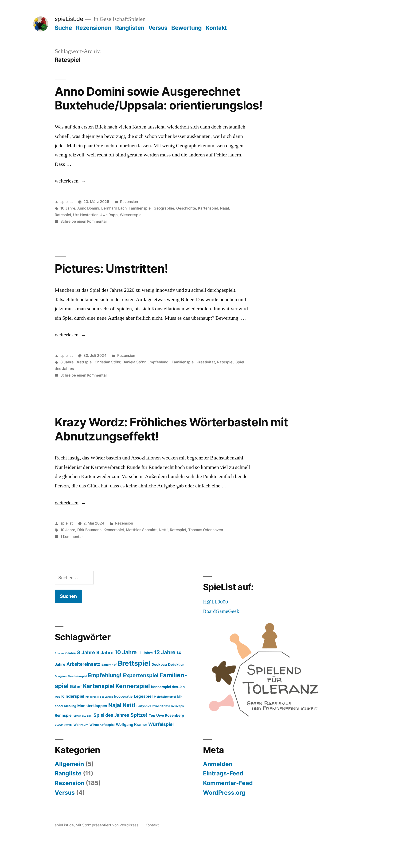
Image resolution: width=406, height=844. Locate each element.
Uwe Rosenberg (170, 715)
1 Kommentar (71, 536)
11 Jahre (145, 653)
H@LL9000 (215, 602)
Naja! (224, 208)
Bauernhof (109, 664)
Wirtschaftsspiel (102, 725)
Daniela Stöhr (133, 362)
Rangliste (68, 773)
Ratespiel (63, 215)
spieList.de (69, 18)
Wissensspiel (131, 215)
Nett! (163, 530)
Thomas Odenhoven (205, 530)
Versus (158, 27)
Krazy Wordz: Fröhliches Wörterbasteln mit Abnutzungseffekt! (171, 429)
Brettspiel (84, 362)
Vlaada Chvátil (63, 725)
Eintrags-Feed (223, 773)
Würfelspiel (161, 724)
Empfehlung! (159, 362)
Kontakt (216, 27)
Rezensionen (93, 27)
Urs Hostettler (85, 215)
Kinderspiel (72, 696)
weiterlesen (70, 181)
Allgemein (69, 763)
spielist (66, 201)
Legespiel (143, 696)
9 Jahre (104, 652)
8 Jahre (67, 362)
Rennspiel (63, 715)
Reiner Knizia (161, 706)
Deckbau (159, 664)
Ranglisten (129, 27)
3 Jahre (59, 653)
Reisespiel (178, 706)
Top (152, 715)
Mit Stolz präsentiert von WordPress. (108, 825)
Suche (63, 27)
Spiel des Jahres (111, 715)
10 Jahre (67, 208)
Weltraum (81, 725)
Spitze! (139, 715)
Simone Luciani (83, 715)
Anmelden (217, 763)
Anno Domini (88, 208)
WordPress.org (224, 792)
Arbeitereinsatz (83, 664)
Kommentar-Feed (228, 782)
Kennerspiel (114, 530)
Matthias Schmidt (141, 530)
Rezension (129, 201)
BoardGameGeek (221, 611)
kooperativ (123, 696)
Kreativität (206, 362)
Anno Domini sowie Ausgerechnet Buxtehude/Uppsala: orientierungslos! (158, 98)
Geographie (164, 208)
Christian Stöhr (107, 362)
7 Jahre (70, 653)
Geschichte (186, 208)
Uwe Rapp (109, 215)
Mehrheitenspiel (165, 696)
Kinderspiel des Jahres (99, 696)
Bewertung (186, 27)
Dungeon (60, 676)
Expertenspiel (140, 675)
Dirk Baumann (89, 530)
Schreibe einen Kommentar (83, 221)
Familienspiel (140, 208)
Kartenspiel (208, 208)
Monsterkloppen (92, 706)
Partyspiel (144, 706)
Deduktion (176, 664)
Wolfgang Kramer (131, 724)
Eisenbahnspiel (77, 676)
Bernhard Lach (114, 208)
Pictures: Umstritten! (111, 268)
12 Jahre (164, 652)
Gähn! (76, 686)
